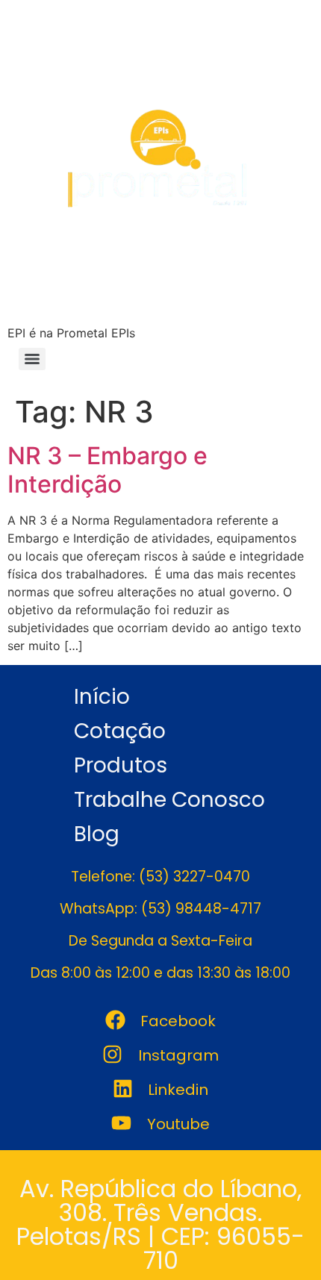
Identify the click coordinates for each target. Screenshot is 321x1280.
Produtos (120, 765)
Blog (96, 834)
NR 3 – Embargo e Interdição (107, 470)
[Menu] (32, 359)
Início (102, 696)
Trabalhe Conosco (169, 799)
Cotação (120, 731)
